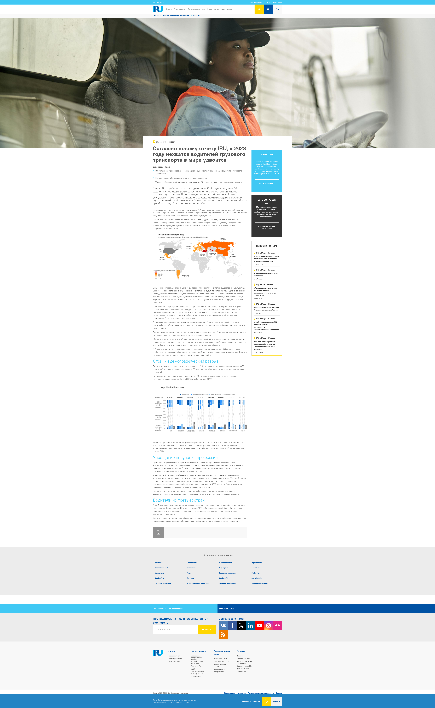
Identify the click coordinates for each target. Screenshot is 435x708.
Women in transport (259, 583)
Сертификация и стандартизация (197, 672)
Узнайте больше (175, 609)
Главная (156, 16)
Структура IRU (174, 661)
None (189, 573)
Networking (159, 573)
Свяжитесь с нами (274, 2)
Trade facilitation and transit (198, 583)
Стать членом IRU (256, 2)
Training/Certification (227, 583)
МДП (193, 669)
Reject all (256, 701)
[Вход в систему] (268, 9)
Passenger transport (227, 573)
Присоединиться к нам (196, 9)
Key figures (223, 568)
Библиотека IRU (243, 659)
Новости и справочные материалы (219, 9)
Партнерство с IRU (221, 661)
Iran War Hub (158, 2)
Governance (192, 568)
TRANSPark (241, 672)
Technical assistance (163, 583)
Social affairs (224, 578)
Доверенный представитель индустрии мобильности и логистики (197, 659)
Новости (196, 16)
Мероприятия (219, 669)
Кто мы (169, 9)
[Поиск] (259, 9)
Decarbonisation (225, 563)
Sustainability (256, 578)
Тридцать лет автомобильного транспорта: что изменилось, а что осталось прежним (266, 258)
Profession (255, 573)
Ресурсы (241, 651)
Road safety (159, 578)
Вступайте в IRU (220, 659)
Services (190, 578)
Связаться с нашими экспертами (266, 227)
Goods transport (161, 568)
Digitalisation (256, 563)
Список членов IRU (244, 666)
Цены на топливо (244, 669)
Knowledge (255, 568)
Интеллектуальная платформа (244, 662)
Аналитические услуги (220, 665)
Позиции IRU (196, 666)
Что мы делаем (179, 9)
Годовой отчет (174, 656)
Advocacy (158, 563)
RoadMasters (196, 676)
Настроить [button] (246, 701)
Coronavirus (192, 563)
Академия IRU (219, 672)
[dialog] (217, 701)
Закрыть (276, 701)
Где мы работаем (175, 659)
